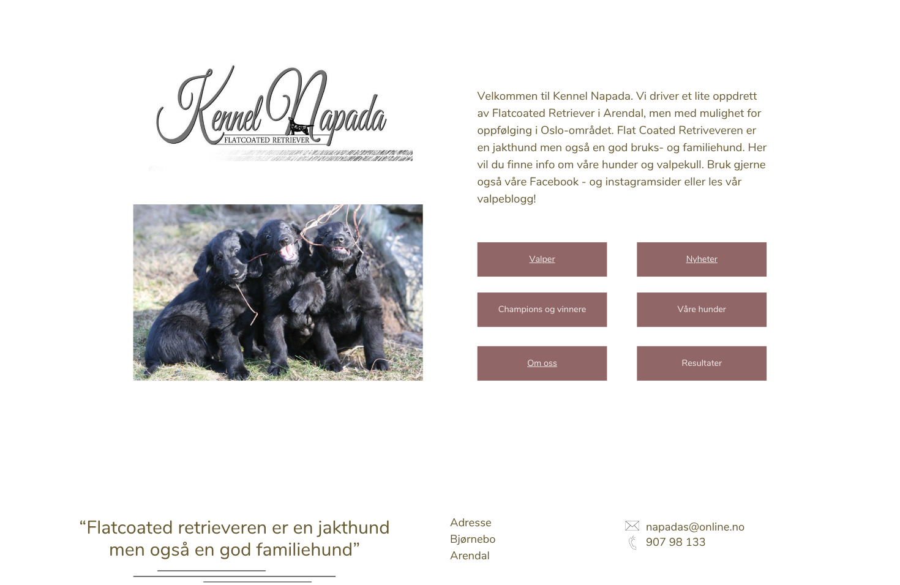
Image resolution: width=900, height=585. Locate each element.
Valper (542, 259)
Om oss (542, 363)
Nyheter (702, 259)
